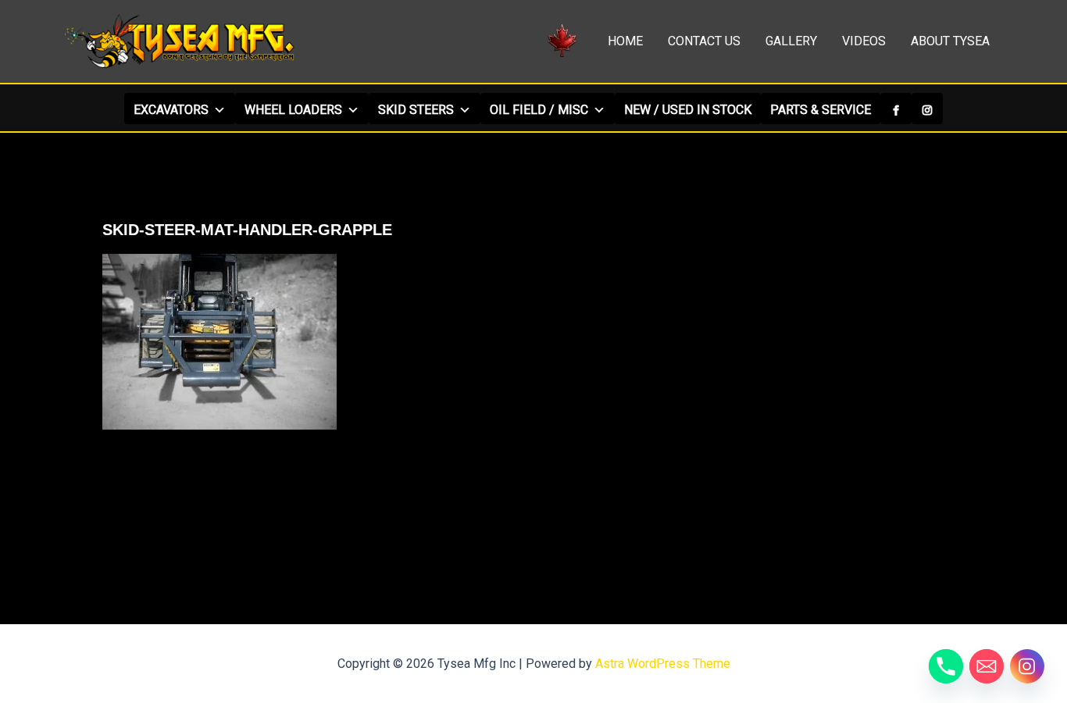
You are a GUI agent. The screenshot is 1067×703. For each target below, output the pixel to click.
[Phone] (946, 666)
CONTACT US (704, 41)
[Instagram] (927, 108)
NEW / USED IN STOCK (687, 109)
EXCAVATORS (171, 109)
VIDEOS (864, 41)
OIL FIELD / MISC (539, 109)
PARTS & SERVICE (820, 109)
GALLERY (791, 41)
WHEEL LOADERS (293, 109)
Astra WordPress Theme (662, 663)
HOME (625, 41)
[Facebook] (896, 108)
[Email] (986, 666)
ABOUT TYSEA (950, 41)
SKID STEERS (416, 109)
